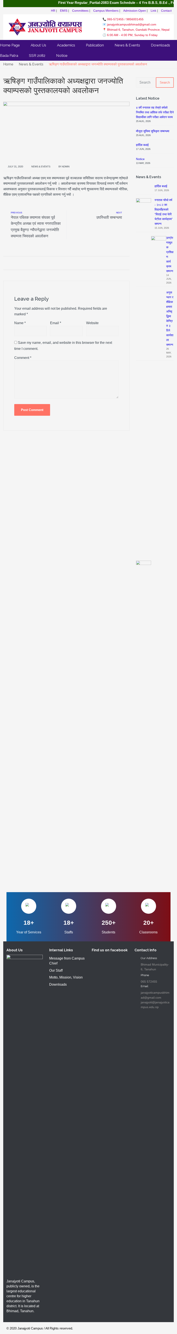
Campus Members (106, 10)
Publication (95, 45)
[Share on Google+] (16, 263)
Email (55, 323)
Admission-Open (134, 10)
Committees (80, 10)
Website (92, 323)
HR (53, 10)
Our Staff (56, 970)
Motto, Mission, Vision (66, 977)
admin (66, 166)
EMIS (63, 10)
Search (165, 82)
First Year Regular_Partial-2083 (75, 3)
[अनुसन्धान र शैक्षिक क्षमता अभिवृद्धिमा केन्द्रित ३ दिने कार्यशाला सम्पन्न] (143, 722)
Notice (62, 55)
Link (153, 10)
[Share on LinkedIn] (27, 263)
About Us (38, 45)
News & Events (127, 45)
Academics (66, 45)
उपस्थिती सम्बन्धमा (109, 217)
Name (20, 323)
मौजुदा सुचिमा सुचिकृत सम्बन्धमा (152, 131)
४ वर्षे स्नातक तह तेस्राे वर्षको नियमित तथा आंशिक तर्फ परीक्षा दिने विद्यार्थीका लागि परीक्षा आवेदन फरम (155, 112)
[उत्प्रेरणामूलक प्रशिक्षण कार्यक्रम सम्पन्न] (158, 397)
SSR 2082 (37, 55)
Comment (22, 358)
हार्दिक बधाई (142, 145)
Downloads (160, 45)
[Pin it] (21, 263)
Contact (166, 10)
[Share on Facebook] (4, 263)
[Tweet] (10, 263)
